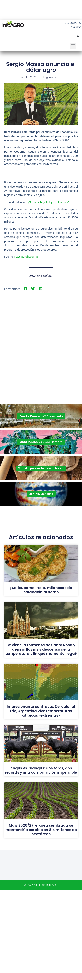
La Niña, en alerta (41, 494)
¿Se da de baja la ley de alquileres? (49, 202)
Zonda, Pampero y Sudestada (41, 416)
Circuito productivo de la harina (41, 468)
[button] (78, 36)
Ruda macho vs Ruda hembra (41, 442)
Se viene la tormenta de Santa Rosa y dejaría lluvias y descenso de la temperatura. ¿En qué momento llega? (41, 649)
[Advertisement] (41, 336)
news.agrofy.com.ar (26, 256)
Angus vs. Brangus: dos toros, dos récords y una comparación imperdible (41, 770)
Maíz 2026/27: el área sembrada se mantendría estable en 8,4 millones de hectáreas (41, 829)
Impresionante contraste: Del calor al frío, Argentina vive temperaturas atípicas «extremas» (41, 711)
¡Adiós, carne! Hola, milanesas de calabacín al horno (41, 590)
